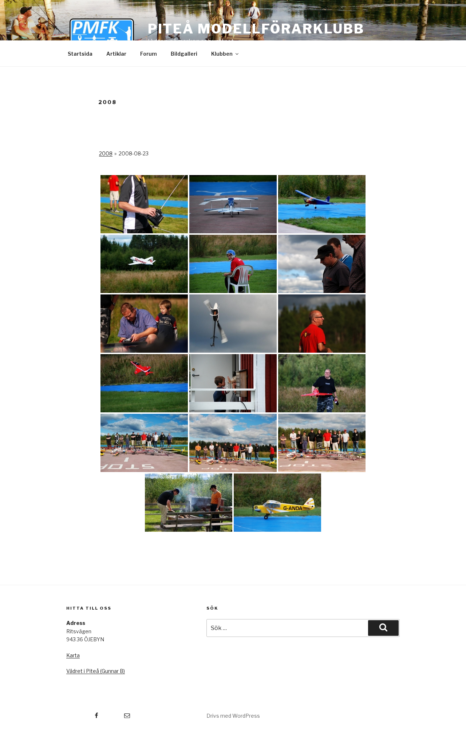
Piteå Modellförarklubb (256, 29)
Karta (73, 655)
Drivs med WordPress (233, 716)
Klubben (222, 54)
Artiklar (116, 54)
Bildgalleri (184, 54)
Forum (148, 54)
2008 (105, 153)
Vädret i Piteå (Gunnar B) (95, 671)
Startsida (80, 54)
